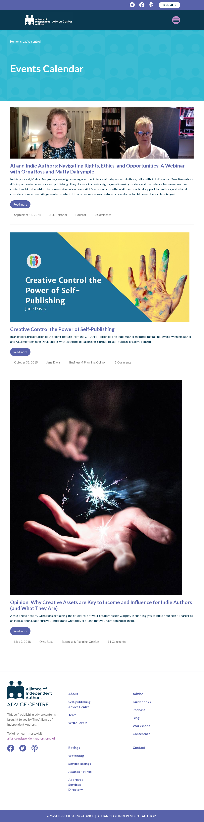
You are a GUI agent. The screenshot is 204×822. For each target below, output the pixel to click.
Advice (138, 694)
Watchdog (76, 755)
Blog (136, 718)
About (73, 694)
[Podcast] (151, 5)
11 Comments (118, 641)
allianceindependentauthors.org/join (31, 738)
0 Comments (104, 215)
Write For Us (77, 723)
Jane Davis (54, 362)
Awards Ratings (80, 771)
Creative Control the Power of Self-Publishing (62, 329)
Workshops (141, 726)
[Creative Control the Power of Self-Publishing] (99, 319)
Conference (141, 734)
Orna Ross (47, 641)
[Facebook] (142, 5)
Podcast (81, 215)
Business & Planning (83, 362)
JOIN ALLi (169, 5)
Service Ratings (79, 763)
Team (72, 715)
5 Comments (124, 362)
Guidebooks (142, 702)
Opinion (102, 362)
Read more (20, 204)
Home (14, 41)
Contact (139, 747)
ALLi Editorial (58, 215)
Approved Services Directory (75, 784)
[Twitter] (132, 5)
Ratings (74, 747)
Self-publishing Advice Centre (79, 704)
